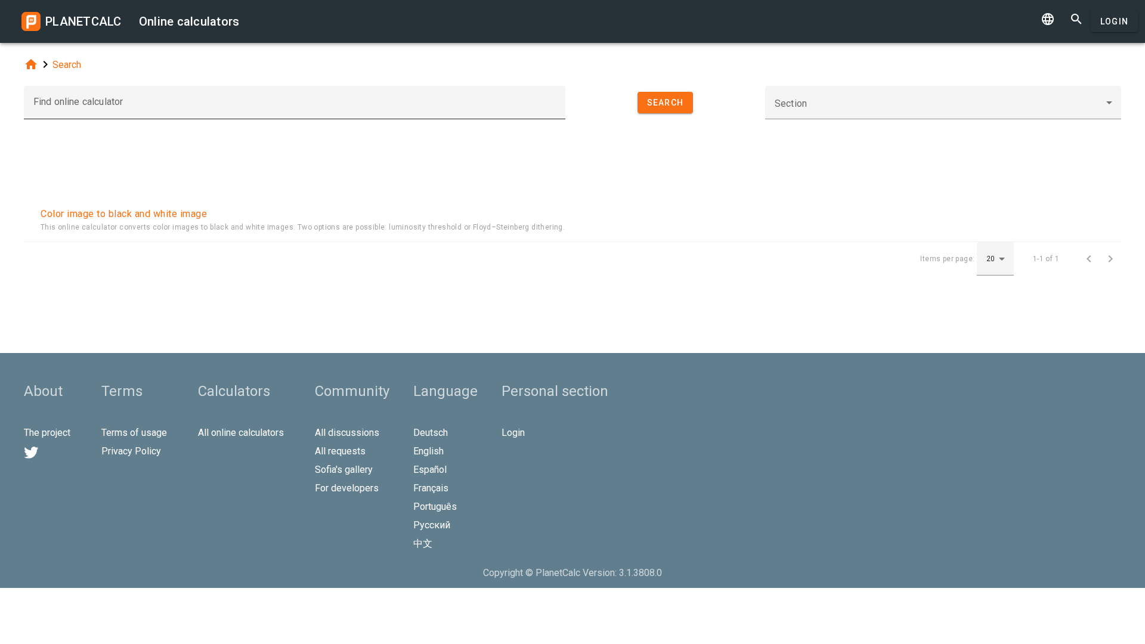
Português (435, 506)
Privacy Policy (131, 451)
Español (430, 469)
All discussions (347, 432)
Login (1114, 21)
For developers (347, 488)
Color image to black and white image (124, 213)
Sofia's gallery (344, 469)
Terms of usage (134, 432)
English (428, 451)
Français (430, 488)
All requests (340, 451)
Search (66, 64)
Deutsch (430, 432)
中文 (422, 543)
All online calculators (241, 432)
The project (47, 432)
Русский (431, 525)
